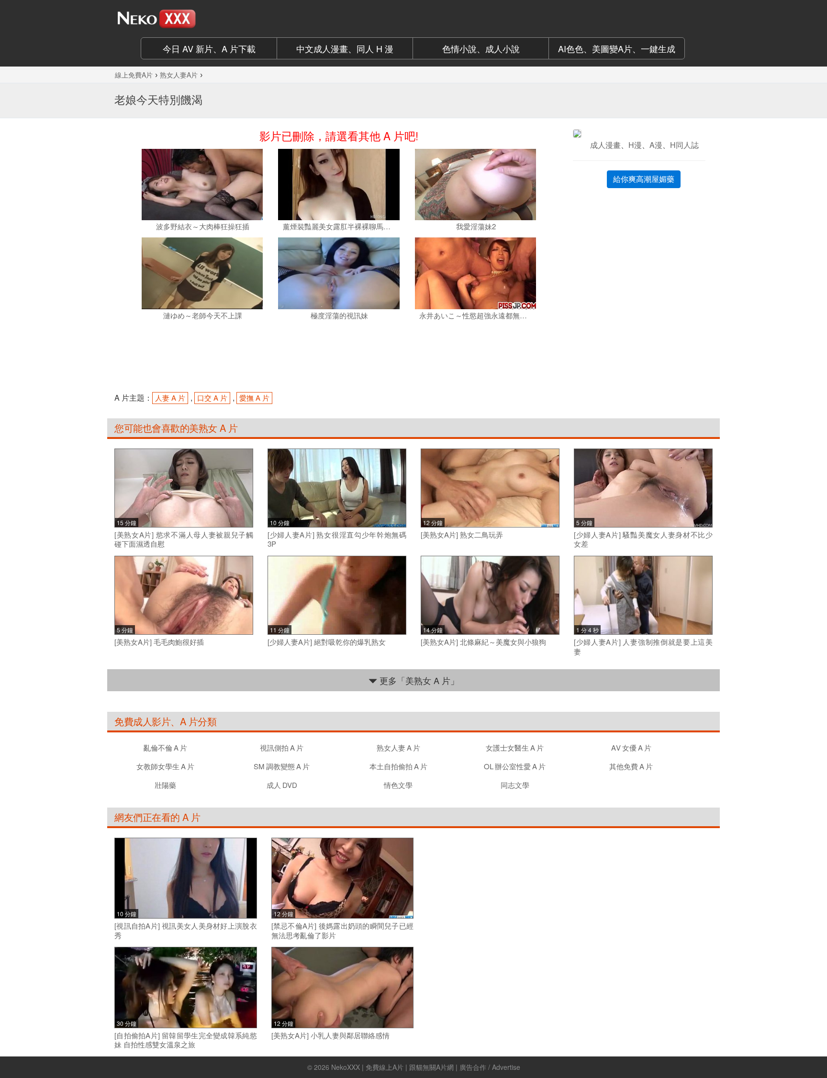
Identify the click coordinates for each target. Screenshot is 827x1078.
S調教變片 (282, 766)
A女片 (631, 747)
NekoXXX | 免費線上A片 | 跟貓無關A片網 (392, 1067)
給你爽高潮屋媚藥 (643, 178)
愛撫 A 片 (254, 398)
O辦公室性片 (515, 766)
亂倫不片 (165, 747)
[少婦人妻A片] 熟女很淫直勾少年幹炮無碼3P (337, 539)
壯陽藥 (165, 785)
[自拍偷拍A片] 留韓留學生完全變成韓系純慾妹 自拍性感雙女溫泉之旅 (185, 1040)
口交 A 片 (212, 398)
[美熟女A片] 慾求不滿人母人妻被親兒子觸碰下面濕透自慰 (183, 539)
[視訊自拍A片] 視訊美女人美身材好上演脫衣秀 (185, 930)
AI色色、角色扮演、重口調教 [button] (616, 48)
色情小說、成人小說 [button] (481, 48)
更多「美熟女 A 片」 (418, 680)
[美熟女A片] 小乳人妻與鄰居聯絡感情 (330, 1035)
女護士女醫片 (515, 747)
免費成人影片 (142, 721)
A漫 (655, 144)
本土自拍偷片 (398, 766)
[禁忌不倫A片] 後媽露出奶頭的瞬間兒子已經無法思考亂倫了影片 (342, 930)
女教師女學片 (165, 766)
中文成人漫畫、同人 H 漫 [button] (344, 48)
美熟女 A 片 (213, 428)
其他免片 (631, 766)
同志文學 (515, 785)
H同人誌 (684, 144)
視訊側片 (281, 747)
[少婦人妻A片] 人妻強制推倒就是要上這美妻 (643, 646)
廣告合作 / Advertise (489, 1067)
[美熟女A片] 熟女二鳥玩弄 (462, 534)
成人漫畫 (605, 144)
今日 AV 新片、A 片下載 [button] (209, 48)
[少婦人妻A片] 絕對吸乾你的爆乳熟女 (327, 642)
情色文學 (398, 785)
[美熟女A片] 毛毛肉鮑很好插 (159, 642)
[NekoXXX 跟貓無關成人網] (183, 18)
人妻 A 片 (170, 398)
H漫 (635, 144)
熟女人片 (398, 747)
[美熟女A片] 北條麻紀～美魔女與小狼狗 (483, 642)
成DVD (282, 785)
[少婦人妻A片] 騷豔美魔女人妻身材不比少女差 (643, 539)
